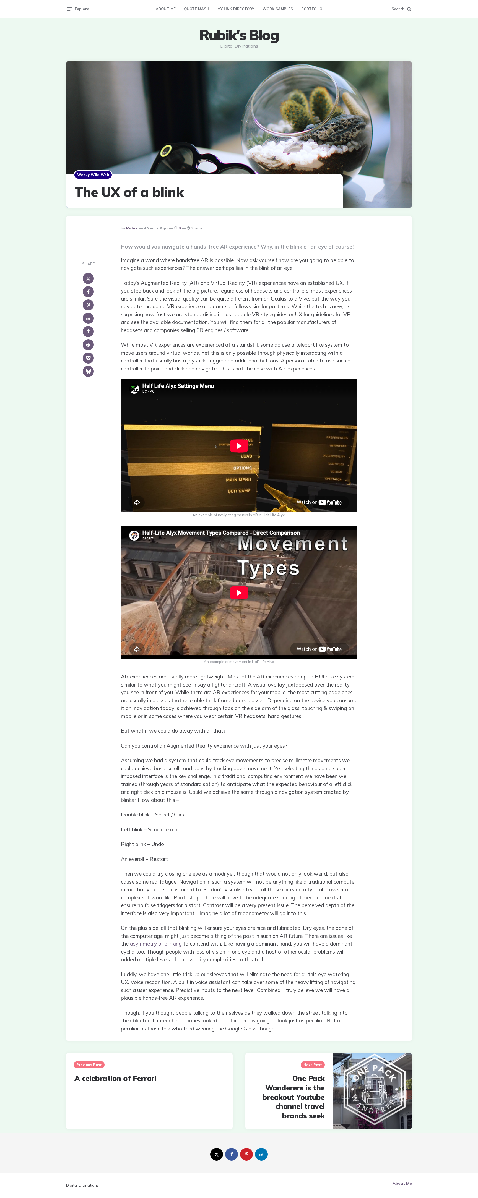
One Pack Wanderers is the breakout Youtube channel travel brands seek (294, 1097)
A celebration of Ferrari (115, 1078)
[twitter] (216, 1154)
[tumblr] (88, 331)
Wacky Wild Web (93, 175)
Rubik (132, 228)
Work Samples (278, 9)
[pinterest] (88, 304)
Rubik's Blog (239, 34)
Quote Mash (196, 9)
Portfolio (311, 9)
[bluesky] (88, 371)
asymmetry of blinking (156, 943)
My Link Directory (235, 9)
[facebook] (88, 291)
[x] (88, 278)
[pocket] (88, 358)
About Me (166, 9)
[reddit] (88, 344)
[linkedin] (88, 318)
